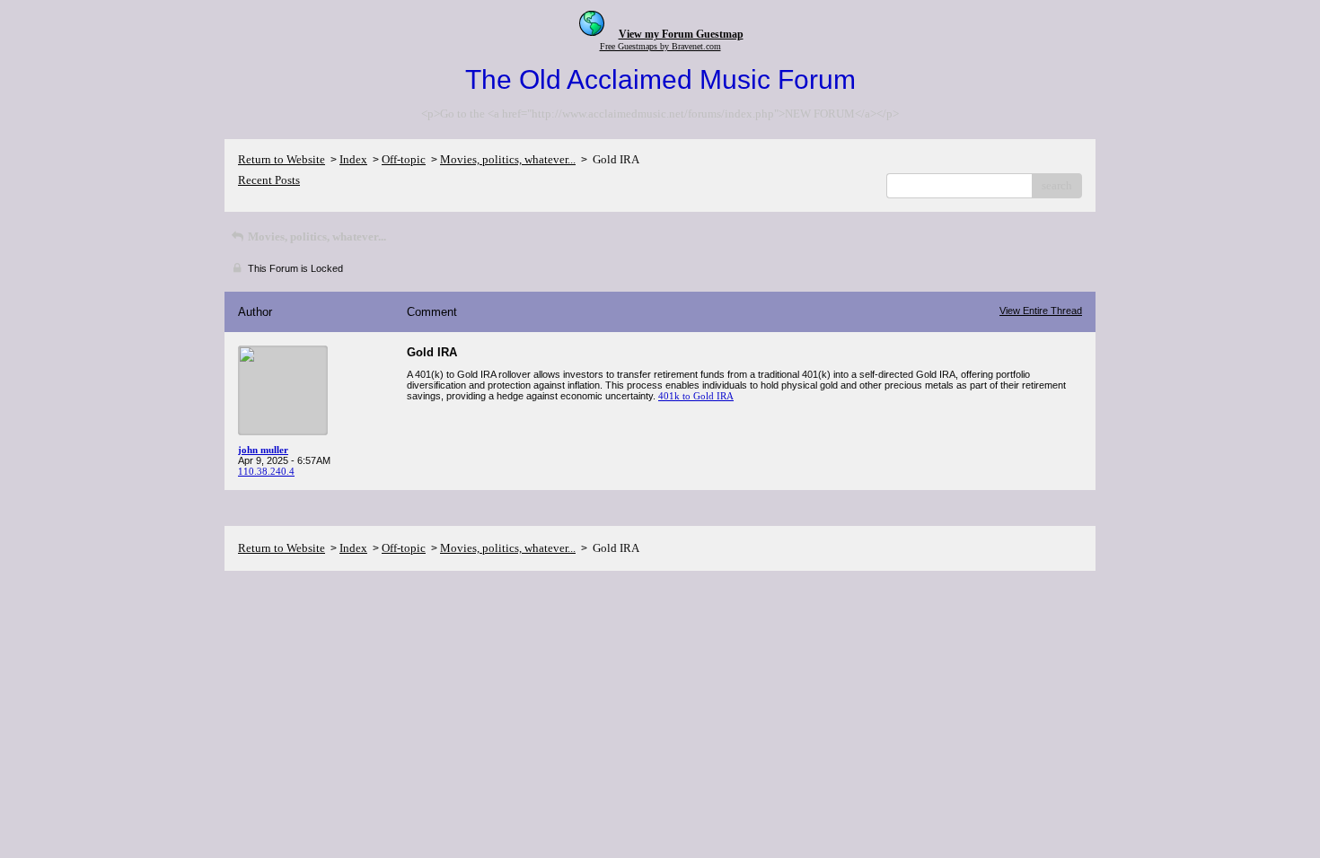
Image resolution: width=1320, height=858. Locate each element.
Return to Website (281, 159)
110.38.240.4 (266, 471)
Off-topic (404, 159)
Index (353, 159)
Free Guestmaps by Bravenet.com (660, 46)
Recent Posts (269, 180)
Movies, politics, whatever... (508, 159)
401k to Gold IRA (696, 395)
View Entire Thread (1040, 310)
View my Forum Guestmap (681, 34)
